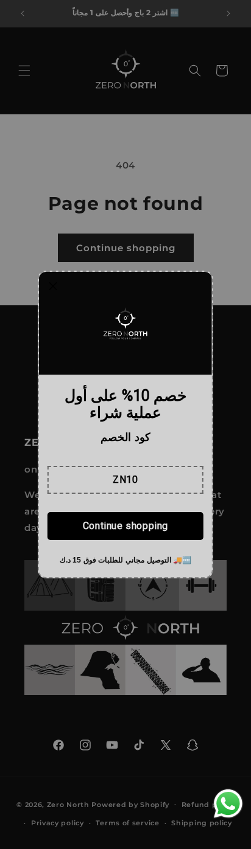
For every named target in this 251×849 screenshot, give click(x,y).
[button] (125, 480)
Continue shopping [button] (125, 526)
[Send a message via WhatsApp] (228, 803)
